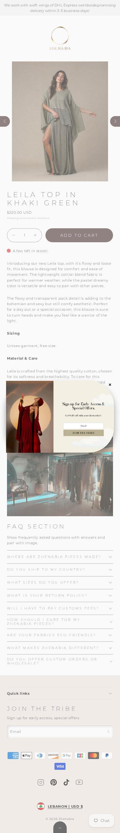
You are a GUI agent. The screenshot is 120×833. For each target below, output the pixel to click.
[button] (83, 432)
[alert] (60, 416)
